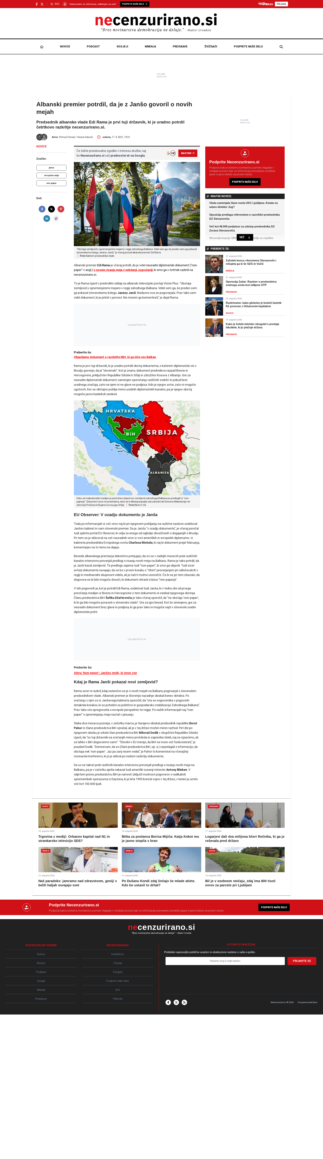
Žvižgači (210, 46)
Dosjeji (122, 46)
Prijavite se (302, 961)
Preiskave (180, 46)
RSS (57, 4)
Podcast (93, 46)
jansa (51, 168)
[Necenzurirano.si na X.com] (42, 4)
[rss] (184, 1002)
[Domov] (41, 46)
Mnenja (150, 46)
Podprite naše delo (248, 46)
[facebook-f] (168, 1002)
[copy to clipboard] (56, 218)
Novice (65, 46)
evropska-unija (51, 175)
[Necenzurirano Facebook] (36, 4)
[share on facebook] (42, 209)
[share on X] (51, 209)
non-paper (51, 183)
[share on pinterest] (61, 209)
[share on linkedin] (46, 218)
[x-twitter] (176, 1002)
